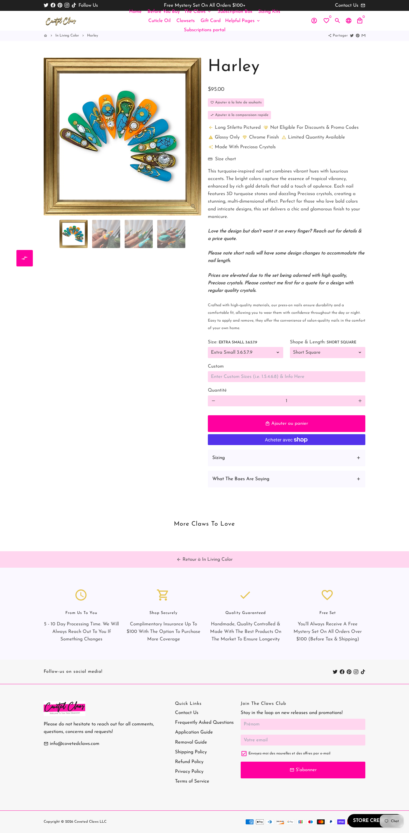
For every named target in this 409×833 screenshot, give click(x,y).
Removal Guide (191, 742)
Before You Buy (163, 11)
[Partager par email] (363, 35)
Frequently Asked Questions (204, 722)
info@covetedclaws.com (71, 743)
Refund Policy (189, 761)
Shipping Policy (191, 752)
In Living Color (67, 35)
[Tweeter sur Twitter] (352, 35)
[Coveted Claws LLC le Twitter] (46, 5)
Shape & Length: (323, 342)
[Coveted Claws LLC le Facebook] (53, 5)
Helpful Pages (243, 20)
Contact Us (186, 712)
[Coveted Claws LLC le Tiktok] (74, 5)
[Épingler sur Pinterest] (357, 35)
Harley (92, 35)
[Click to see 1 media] (74, 234)
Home (135, 11)
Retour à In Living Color (204, 559)
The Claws (198, 11)
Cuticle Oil (159, 20)
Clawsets (185, 20)
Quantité (217, 390)
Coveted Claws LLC (90, 822)
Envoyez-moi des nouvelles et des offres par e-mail (289, 753)
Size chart (222, 159)
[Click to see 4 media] (171, 234)
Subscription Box (235, 11)
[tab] (286, 458)
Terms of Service (192, 781)
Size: (232, 342)
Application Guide (194, 732)
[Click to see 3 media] (139, 234)
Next (194, 131)
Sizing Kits (269, 11)
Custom (216, 366)
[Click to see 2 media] (106, 234)
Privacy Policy (189, 771)
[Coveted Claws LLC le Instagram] (67, 5)
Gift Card (211, 20)
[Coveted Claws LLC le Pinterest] (60, 5)
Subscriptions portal (204, 30)
